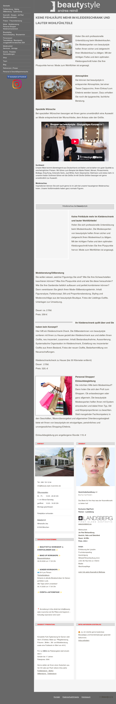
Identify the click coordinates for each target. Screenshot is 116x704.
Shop (5, 57)
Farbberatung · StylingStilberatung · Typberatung (12, 10)
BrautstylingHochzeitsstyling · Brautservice (14, 33)
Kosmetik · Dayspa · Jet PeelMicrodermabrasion (13, 16)
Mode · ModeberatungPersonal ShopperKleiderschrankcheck (11, 26)
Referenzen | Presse (10, 68)
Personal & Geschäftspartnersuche (15, 71)
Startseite (6, 6)
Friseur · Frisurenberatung (12, 21)
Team (5, 61)
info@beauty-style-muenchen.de (49, 486)
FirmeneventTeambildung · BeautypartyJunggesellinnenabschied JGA (14, 40)
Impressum (86, 697)
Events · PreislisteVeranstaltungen (9, 53)
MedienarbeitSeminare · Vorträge (10, 47)
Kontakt (57, 697)
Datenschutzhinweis (71, 697)
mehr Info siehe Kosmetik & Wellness (91, 572)
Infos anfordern (83, 640)
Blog (4, 64)
